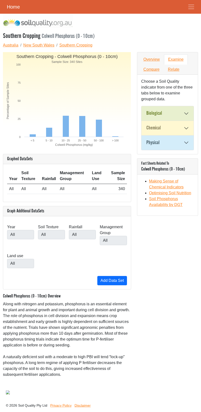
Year (11, 227)
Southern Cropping (75, 45)
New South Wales (38, 45)
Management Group (111, 230)
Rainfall (75, 227)
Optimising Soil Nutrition (170, 193)
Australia (10, 45)
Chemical (153, 128)
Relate (173, 69)
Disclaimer (83, 405)
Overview (151, 59)
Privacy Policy (61, 405)
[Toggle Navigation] (191, 7)
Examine (176, 59)
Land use (15, 256)
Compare (151, 69)
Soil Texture (48, 227)
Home (13, 7)
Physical (153, 142)
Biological (154, 113)
